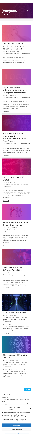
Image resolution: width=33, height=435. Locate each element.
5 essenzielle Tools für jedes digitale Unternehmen (16, 223)
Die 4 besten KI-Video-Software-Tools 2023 (13, 268)
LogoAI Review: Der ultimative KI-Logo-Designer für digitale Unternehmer (16, 90)
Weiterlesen (6, 66)
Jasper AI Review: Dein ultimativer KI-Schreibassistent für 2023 (14, 136)
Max (5, 51)
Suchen (3, 387)
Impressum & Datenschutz (10, 433)
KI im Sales (16, 53)
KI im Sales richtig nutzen (14, 312)
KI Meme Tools (5, 397)
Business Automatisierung (11, 317)
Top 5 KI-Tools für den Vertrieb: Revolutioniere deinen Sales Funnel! (14, 46)
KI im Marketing (8, 53)
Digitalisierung (23, 317)
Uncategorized (24, 184)
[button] (30, 408)
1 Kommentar (7, 366)
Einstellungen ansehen (16, 429)
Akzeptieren (16, 425)
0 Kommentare (26, 53)
